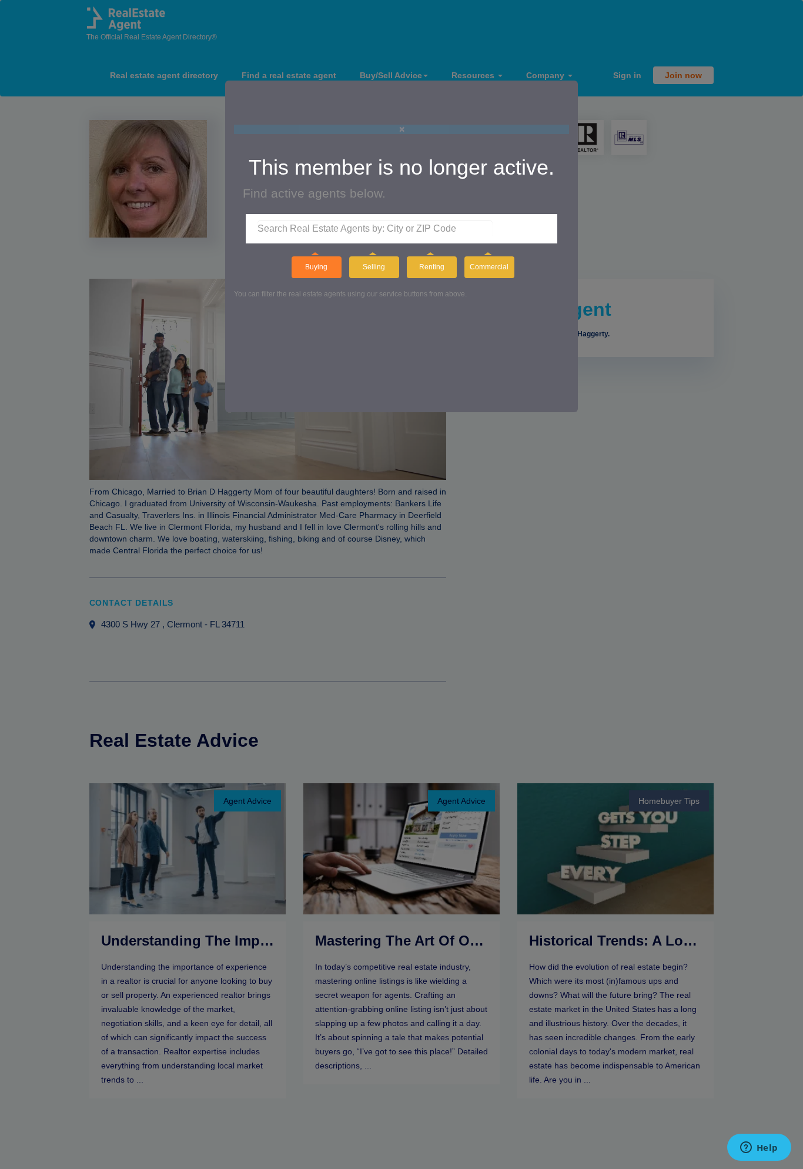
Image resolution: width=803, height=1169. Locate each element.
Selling (374, 267)
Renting (431, 267)
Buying (316, 267)
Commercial (489, 267)
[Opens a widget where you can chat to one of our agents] (759, 1148)
